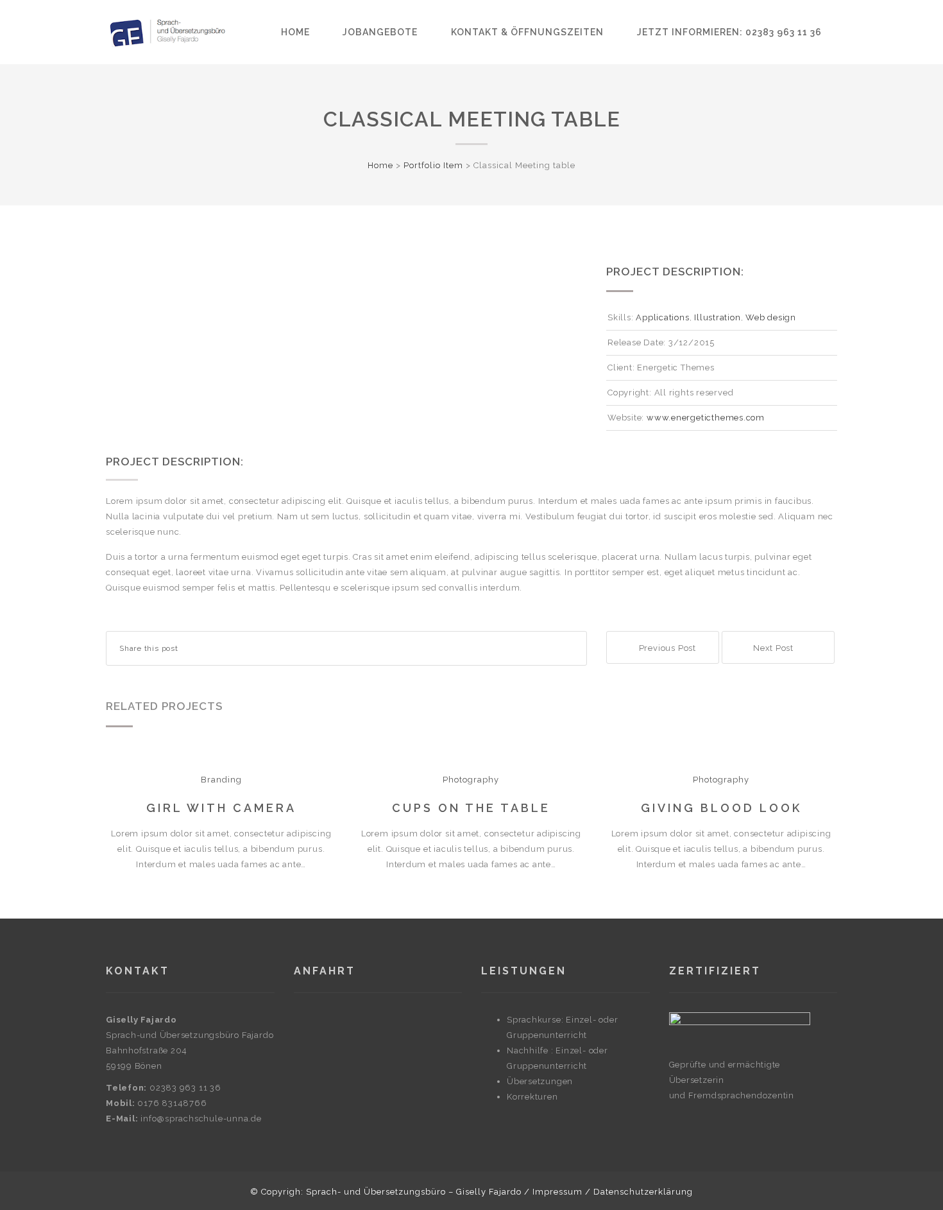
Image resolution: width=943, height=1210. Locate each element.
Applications (662, 317)
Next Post (774, 648)
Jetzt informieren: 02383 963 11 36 (729, 32)
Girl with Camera (221, 808)
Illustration (717, 317)
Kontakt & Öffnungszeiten (527, 32)
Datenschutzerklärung (643, 1192)
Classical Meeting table (471, 119)
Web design (770, 317)
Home (295, 32)
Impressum (557, 1192)
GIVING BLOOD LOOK (721, 808)
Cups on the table (471, 808)
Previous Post (666, 648)
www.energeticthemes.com (704, 417)
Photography (471, 779)
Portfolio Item (433, 165)
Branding (221, 779)
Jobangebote (380, 32)
